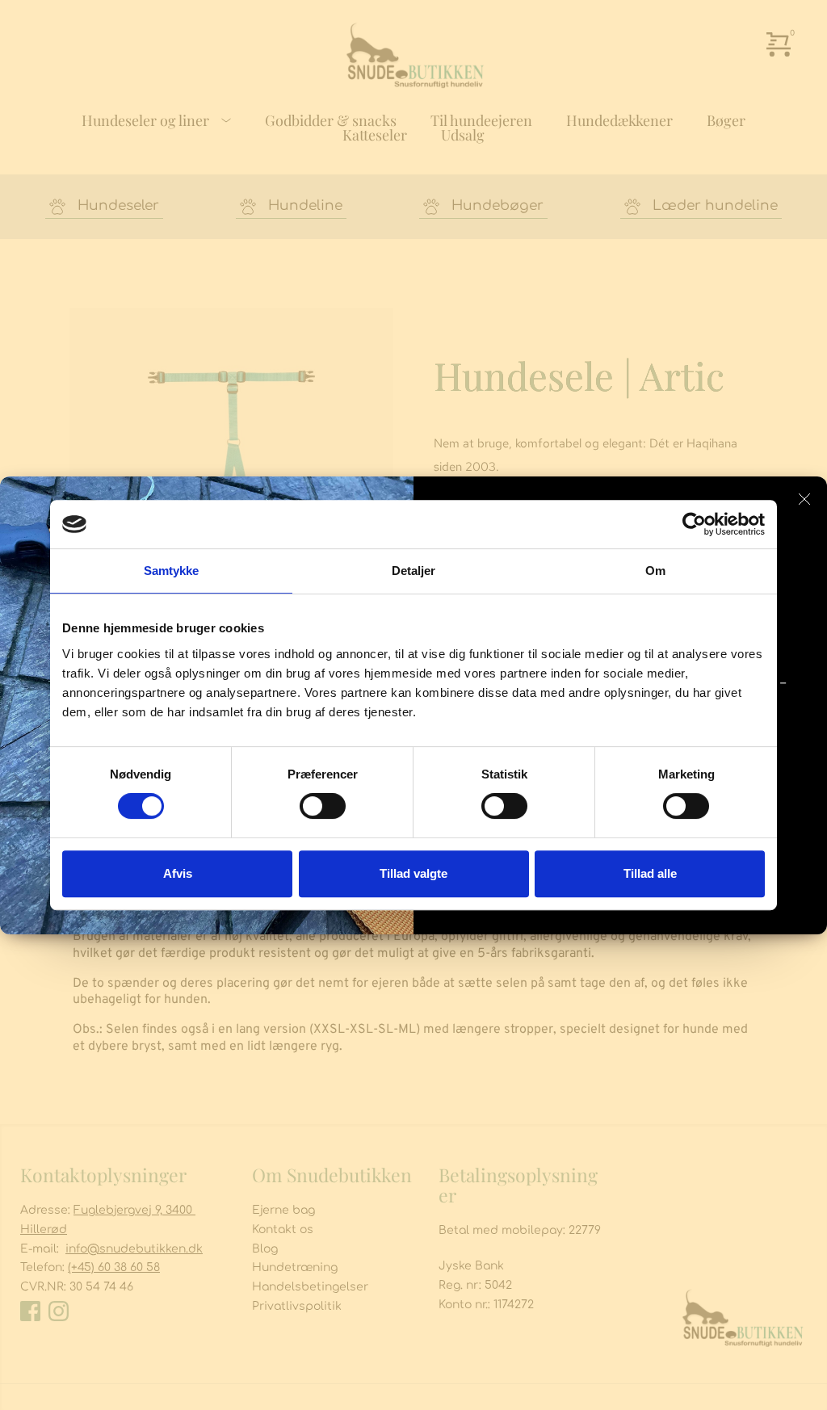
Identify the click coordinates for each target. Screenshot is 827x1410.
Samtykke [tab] (171, 570)
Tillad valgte (413, 873)
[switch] (323, 806)
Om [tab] (655, 570)
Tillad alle (650, 873)
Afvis (177, 873)
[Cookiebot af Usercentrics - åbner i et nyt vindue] (694, 524)
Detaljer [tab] (414, 570)
